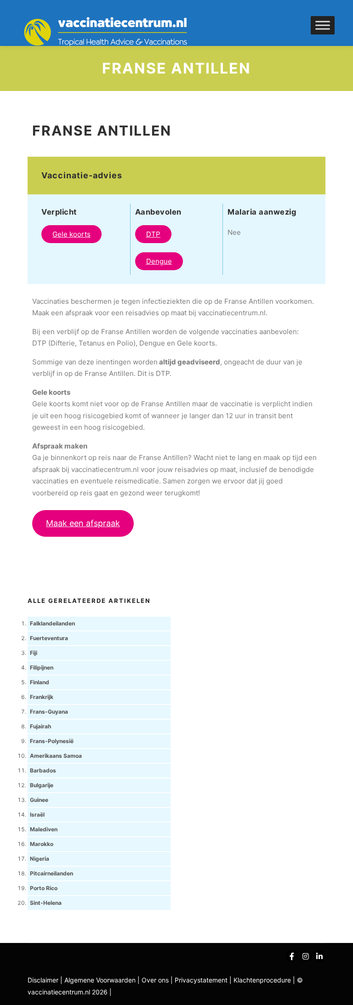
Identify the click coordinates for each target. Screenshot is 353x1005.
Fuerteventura (49, 638)
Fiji (33, 652)
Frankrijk (41, 696)
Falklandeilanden (52, 623)
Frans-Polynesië (52, 741)
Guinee (39, 799)
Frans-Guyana (49, 711)
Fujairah (40, 726)
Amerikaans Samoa (56, 755)
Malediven (43, 829)
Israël (37, 814)
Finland (39, 682)
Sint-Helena (46, 902)
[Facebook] (292, 956)
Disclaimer (43, 980)
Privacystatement (202, 980)
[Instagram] (306, 956)
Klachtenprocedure (262, 980)
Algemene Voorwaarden (100, 980)
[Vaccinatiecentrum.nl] (110, 32)
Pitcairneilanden (51, 873)
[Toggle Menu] (322, 25)
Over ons (156, 980)
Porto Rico (43, 888)
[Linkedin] (319, 956)
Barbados (43, 770)
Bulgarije (41, 785)
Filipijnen (41, 667)
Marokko (41, 843)
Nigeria (39, 858)
